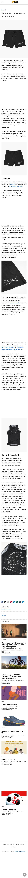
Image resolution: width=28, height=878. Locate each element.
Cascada (12, 184)
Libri (2, 701)
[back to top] (25, 875)
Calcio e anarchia (8, 810)
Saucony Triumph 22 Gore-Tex (12, 732)
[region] (14, 95)
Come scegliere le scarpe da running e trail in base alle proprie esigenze (13, 645)
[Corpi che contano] (14, 693)
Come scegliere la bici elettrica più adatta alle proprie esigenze (11, 676)
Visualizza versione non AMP (20, 851)
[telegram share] (23, 602)
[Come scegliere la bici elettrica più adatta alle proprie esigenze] (14, 662)
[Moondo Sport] (15, 2)
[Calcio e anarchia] (14, 798)
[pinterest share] (11, 602)
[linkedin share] (14, 602)
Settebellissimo (8, 760)
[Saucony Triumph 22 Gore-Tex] (14, 719)
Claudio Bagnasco (5, 609)
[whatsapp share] (17, 602)
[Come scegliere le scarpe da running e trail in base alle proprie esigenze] (14, 631)
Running (3, 639)
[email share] (8, 602)
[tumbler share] (20, 602)
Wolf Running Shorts (7, 347)
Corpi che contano (9, 705)
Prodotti (3, 10)
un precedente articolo (15, 186)
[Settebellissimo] (14, 747)
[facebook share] (2, 602)
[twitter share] (5, 602)
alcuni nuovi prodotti (14, 303)
